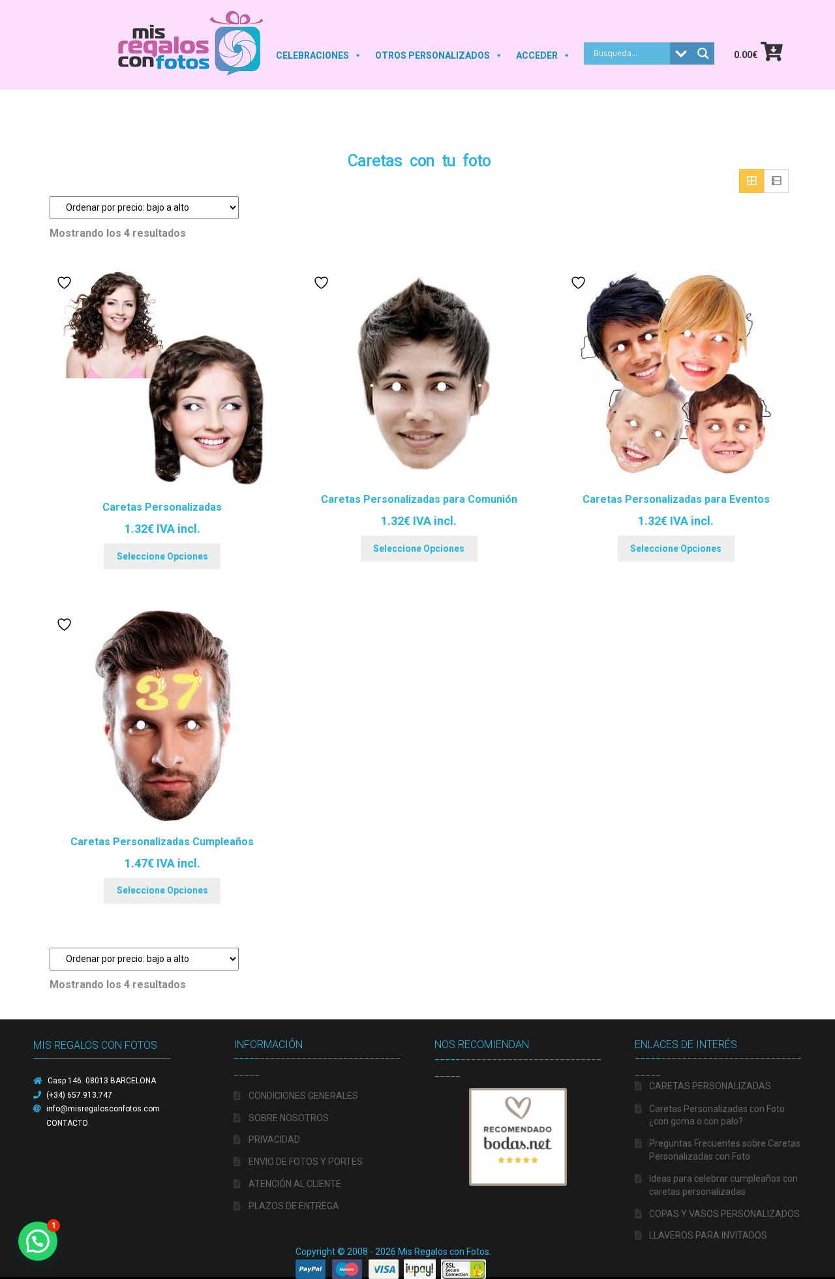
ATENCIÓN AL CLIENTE (295, 1184)
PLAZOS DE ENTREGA (294, 1206)
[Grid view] (751, 181)
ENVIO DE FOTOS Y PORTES (306, 1161)
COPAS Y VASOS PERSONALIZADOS (724, 1214)
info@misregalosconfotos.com (103, 1108)
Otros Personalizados (432, 55)
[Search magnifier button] (703, 53)
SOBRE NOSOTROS (289, 1118)
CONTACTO (67, 1123)
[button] (37, 1241)
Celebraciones (312, 55)
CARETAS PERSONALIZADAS (710, 1086)
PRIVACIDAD (274, 1139)
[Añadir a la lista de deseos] (66, 283)
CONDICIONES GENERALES (303, 1096)
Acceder (537, 55)
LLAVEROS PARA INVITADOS (708, 1235)
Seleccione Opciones (162, 556)
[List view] (776, 181)
